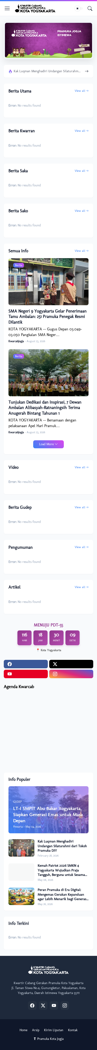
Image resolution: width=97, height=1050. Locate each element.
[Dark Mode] (79, 8)
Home (23, 1030)
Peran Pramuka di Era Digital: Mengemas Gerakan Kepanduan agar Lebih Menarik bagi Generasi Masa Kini (62, 895)
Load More (46, 444)
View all (80, 90)
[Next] (87, 71)
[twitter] (71, 664)
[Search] (90, 8)
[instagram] (71, 674)
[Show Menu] (7, 8)
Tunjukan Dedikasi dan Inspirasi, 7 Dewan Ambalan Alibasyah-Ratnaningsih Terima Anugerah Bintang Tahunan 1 (44, 408)
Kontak (72, 1030)
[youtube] (26, 674)
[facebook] (26, 664)
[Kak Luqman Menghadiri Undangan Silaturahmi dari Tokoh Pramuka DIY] (21, 848)
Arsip (35, 1030)
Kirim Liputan (53, 1030)
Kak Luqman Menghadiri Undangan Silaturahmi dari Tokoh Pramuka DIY (47, 71)
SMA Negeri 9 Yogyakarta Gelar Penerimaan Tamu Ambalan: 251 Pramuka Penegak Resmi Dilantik (47, 317)
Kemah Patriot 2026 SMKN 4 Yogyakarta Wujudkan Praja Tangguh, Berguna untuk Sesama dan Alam (61, 870)
